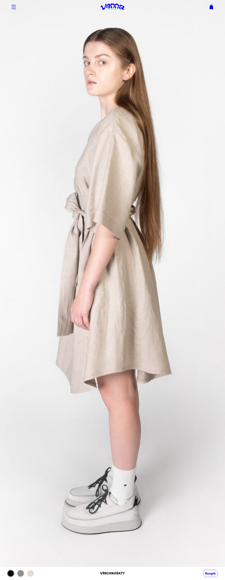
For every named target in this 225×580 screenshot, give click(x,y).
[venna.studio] (112, 6)
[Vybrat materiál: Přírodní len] (30, 573)
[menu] (13, 6)
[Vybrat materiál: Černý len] (10, 573)
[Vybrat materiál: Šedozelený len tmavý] (20, 573)
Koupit (210, 573)
